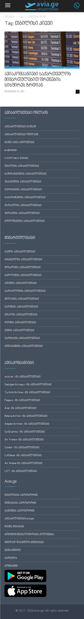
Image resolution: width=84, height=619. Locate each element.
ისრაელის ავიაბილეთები (22, 205)
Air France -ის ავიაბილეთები (24, 440)
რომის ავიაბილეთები (20, 322)
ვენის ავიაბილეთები (19, 330)
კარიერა (10, 558)
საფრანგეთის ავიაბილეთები (25, 174)
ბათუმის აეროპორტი (19, 511)
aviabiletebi (10, 150)
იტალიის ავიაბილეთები (21, 166)
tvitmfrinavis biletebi (16, 158)
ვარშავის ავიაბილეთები (22, 338)
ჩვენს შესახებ (14, 526)
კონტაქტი (11, 566)
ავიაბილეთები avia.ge (19, 518)
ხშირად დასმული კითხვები (24, 542)
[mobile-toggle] (7, 6)
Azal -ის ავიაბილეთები (20, 408)
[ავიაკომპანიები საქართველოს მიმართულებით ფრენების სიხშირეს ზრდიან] (42, 50)
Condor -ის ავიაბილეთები (21, 447)
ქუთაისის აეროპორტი (20, 503)
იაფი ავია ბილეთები (19, 142)
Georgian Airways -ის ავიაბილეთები (28, 384)
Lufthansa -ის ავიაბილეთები (23, 455)
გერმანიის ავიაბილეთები (23, 189)
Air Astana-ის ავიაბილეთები (23, 463)
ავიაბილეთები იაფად (20, 126)
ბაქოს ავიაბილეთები (19, 251)
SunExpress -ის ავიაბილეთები (24, 432)
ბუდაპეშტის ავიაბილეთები (23, 346)
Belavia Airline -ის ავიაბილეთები (25, 416)
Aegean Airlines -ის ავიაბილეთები (26, 424)
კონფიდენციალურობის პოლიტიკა (29, 534)
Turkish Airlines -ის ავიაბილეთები (27, 392)
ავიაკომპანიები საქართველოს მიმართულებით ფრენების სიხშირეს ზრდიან (37, 80)
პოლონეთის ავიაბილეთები (24, 221)
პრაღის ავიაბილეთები (20, 314)
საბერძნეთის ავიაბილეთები (24, 197)
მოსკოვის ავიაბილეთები (22, 267)
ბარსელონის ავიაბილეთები (24, 291)
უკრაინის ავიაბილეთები (22, 213)
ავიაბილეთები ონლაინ (21, 134)
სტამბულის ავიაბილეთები (23, 259)
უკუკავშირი (12, 550)
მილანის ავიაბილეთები (21, 299)
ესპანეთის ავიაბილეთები (22, 182)
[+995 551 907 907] (79, 7)
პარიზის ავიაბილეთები (21, 307)
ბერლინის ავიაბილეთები (22, 275)
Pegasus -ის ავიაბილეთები (22, 400)
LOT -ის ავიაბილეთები (20, 471)
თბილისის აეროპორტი (21, 495)
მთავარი (9, 17)
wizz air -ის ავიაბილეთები (22, 377)
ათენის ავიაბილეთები (20, 283)
